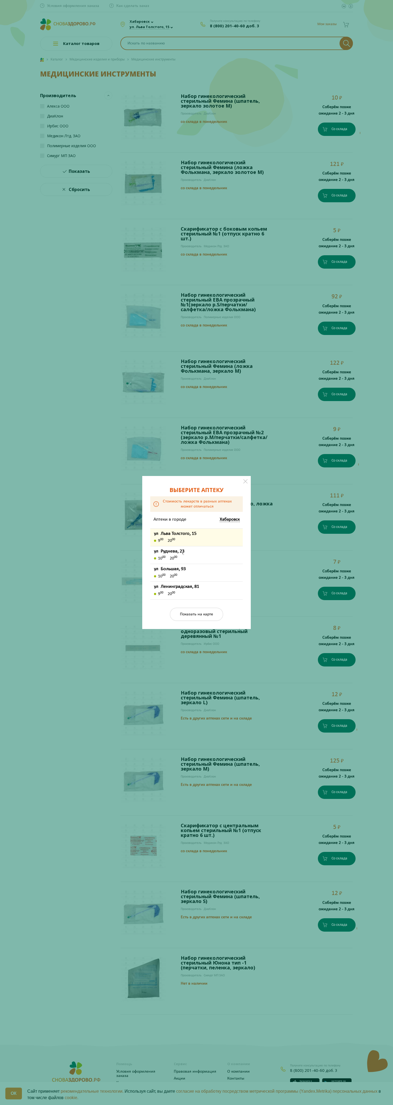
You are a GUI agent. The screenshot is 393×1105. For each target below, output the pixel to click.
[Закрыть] (245, 481)
